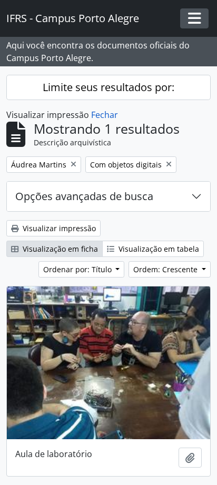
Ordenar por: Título (78, 269)
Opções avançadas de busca (84, 196)
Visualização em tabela (157, 249)
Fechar (104, 115)
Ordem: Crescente (166, 269)
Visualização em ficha (59, 249)
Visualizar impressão (58, 228)
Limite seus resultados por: (108, 87)
